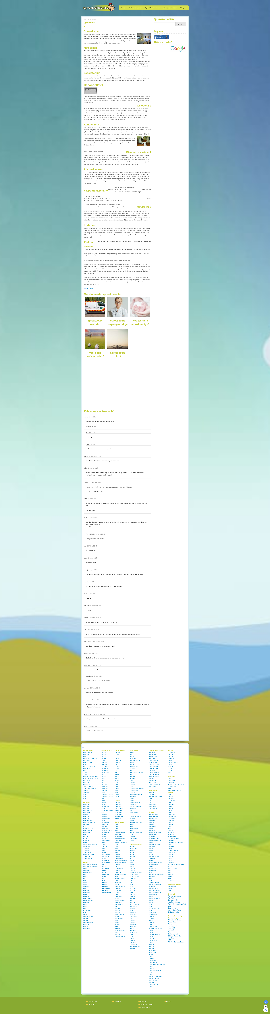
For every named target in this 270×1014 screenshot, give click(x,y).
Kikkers (103, 778)
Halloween (118, 804)
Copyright (143, 1001)
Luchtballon (152, 912)
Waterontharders (154, 978)
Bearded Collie (87, 872)
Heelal (85, 770)
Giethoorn (118, 850)
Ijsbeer (103, 760)
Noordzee (86, 782)
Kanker (132, 798)
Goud (150, 872)
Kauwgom (118, 774)
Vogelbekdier (105, 860)
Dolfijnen (86, 896)
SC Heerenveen (173, 850)
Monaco (132, 896)
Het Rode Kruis (172, 926)
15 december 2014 (95, 482)
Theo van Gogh (119, 914)
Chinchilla (86, 886)
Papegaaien (105, 822)
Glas (116, 852)
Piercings (151, 938)
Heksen (117, 854)
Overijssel (133, 914)
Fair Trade (171, 898)
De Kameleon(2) (154, 838)
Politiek (151, 942)
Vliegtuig (151, 968)
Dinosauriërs (87, 892)
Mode (116, 876)
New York (133, 902)
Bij (84, 878)
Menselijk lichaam (135, 806)
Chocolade (118, 760)
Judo (169, 828)
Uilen (103, 848)
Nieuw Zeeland (134, 904)
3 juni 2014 (91, 432)
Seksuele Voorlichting (136, 822)
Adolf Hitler (152, 752)
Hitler (169, 778)
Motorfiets (118, 882)
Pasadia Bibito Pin (154, 934)
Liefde (150, 910)
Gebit (131, 786)
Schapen (104, 834)
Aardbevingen (87, 752)
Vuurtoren (118, 928)
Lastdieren (104, 790)
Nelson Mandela (154, 776)
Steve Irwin (152, 782)
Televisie (117, 910)
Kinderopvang (87, 830)
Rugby (170, 848)
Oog (131, 810)
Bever (85, 876)
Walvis (103, 866)
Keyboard (171, 766)
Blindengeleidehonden (136, 772)
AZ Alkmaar (171, 800)
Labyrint (151, 902)
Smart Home (152, 952)
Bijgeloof (151, 824)
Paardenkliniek (105, 818)
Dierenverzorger (88, 820)
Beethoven (171, 752)
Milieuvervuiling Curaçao (90, 778)
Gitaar (170, 760)
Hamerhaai (86, 928)
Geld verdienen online (155, 862)
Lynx (102, 798)
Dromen (151, 848)
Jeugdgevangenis (154, 882)
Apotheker (86, 806)
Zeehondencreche (173, 912)
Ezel (84, 908)
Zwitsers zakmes (120, 936)
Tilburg (132, 936)
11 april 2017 (95, 444)
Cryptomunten (153, 834)
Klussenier (86, 832)
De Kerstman (119, 808)
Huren (150, 878)
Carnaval (117, 802)
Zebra (103, 880)
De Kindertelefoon (173, 900)
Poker (170, 844)
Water (117, 792)
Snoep (117, 784)
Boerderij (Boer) (88, 810)
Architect (86, 808)
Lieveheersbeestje (107, 794)
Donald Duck (153, 758)
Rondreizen (86, 784)
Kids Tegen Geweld (174, 902)
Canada (132, 860)
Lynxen (103, 800)
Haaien (85, 926)
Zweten (132, 840)
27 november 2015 (98, 641)
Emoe (85, 906)
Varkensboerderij (154, 962)
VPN (150, 972)
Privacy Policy (92, 1001)
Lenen (150, 904)
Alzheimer (133, 758)
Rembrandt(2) (153, 780)
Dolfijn (85, 894)
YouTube (117, 934)
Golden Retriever (88, 916)
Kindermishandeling (155, 892)
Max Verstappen (154, 774)
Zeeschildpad (105, 888)
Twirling (170, 874)
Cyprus (132, 866)
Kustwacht (171, 930)
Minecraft (151, 918)
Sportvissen (171, 862)
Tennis (170, 866)
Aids (131, 754)
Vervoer (151, 966)
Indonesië (133, 878)
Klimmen (170, 830)
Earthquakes (172, 886)
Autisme (132, 764)
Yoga (169, 878)
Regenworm (105, 832)
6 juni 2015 (90, 582)
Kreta (131, 886)
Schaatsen (171, 852)
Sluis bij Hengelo (120, 900)
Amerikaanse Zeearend (90, 866)
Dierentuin (86, 890)
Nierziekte (133, 808)
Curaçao (132, 864)
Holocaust (171, 782)
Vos (102, 864)
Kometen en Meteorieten (90, 776)
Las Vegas (133, 888)
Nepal (131, 900)
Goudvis (85, 918)
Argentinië (133, 852)
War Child (171, 938)
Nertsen (103, 804)
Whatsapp (152, 982)
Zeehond (104, 882)
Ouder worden (134, 812)
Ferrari (117, 844)
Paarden (104, 814)
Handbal (170, 824)
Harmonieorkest (173, 762)
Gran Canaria (134, 874)
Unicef (170, 906)
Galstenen (133, 784)
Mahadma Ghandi (120, 874)
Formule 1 (171, 822)
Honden (103, 758)
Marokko (132, 894)
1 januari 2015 (92, 499)
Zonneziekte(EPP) (135, 838)
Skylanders (152, 950)
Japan (131, 884)
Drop (116, 764)
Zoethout (117, 794)
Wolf (102, 878)
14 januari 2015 (100, 534)
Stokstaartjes (105, 840)
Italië (131, 880)
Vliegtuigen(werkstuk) (155, 970)
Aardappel (118, 752)
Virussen (132, 836)
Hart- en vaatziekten (136, 794)
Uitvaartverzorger (88, 854)
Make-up (151, 916)
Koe (102, 780)
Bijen (84, 880)
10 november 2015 (95, 617)
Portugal (132, 920)
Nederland (133, 898)
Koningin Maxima (154, 766)
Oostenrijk (133, 912)
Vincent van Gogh (154, 784)
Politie (85, 842)
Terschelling (133, 932)
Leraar (85, 838)
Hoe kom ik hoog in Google (157, 874)
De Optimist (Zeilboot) (155, 928)
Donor (131, 774)
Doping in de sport (154, 844)
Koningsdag (118, 810)
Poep (116, 894)
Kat (102, 774)
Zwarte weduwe (106, 892)
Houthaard (152, 876)
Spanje (132, 928)
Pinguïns (104, 826)
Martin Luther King (154, 772)
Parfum (151, 930)
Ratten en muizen (106, 830)
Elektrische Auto (154, 856)
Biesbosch (86, 760)
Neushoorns (105, 806)
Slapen (132, 826)
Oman (131, 910)
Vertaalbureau (87, 858)
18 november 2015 (93, 629)
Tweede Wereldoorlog (174, 790)
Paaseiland (133, 916)
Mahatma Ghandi (154, 768)
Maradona (152, 770)
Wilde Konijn (105, 874)
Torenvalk (104, 846)
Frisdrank (118, 768)
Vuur (116, 926)
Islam (150, 880)
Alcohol (117, 754)
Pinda (116, 782)
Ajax (169, 794)
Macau (132, 892)
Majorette (171, 832)
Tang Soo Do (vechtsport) (176, 864)
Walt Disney (152, 786)
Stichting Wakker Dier (174, 936)
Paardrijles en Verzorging (175, 842)
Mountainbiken (172, 836)
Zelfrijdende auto (154, 984)
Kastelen (117, 864)
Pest (131, 814)
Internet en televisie (121, 860)
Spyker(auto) (119, 902)
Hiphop (170, 764)
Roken (132, 820)
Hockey (170, 826)
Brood (117, 758)
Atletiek (170, 796)
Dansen (170, 756)
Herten (103, 756)
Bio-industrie (152, 826)
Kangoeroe (104, 770)
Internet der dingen (120, 862)
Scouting (170, 854)
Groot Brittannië (134, 876)
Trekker (117, 922)
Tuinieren (151, 958)
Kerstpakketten (153, 888)
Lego (150, 906)
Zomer (151, 986)
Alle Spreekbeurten (170, 8)
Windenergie (152, 804)
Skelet (132, 824)
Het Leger (86, 836)
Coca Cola (118, 762)
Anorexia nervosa (135, 760)
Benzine (151, 822)
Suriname (133, 930)
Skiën (169, 860)
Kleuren (151, 900)
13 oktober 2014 (93, 468)
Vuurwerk (118, 818)
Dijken (151, 842)
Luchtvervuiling (153, 914)
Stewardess (86, 846)
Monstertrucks (153, 926)
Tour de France (172, 868)
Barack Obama (153, 756)
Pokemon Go (153, 940)
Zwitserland (133, 944)
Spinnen (103, 838)
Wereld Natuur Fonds (174, 910)
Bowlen (170, 806)
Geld (116, 848)
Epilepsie (132, 782)
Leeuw (103, 792)
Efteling (151, 854)
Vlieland (132, 940)
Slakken (103, 836)
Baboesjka (152, 820)
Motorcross (171, 834)
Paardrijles (171, 840)
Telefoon (117, 908)
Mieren (103, 802)
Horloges (117, 856)
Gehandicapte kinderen (137, 788)
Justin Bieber (153, 762)
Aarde (85, 756)
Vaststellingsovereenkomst (157, 964)
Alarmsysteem (153, 814)
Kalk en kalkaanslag (155, 884)
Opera (170, 768)
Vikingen (117, 924)
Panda (103, 820)
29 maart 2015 (92, 558)
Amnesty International (174, 896)
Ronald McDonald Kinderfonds (177, 904)
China (131, 862)
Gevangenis (152, 868)
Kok (84, 834)
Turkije (132, 938)
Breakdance (171, 754)
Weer (84, 794)
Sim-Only (151, 948)
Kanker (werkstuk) (135, 802)
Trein (116, 920)
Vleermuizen (105, 856)
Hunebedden (119, 858)
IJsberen (104, 762)
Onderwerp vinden (135, 8)
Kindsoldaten (153, 894)
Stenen (151, 954)
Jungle (85, 772)
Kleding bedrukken (154, 898)
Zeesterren (104, 890)
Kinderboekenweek (154, 890)
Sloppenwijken (172, 908)
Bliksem (151, 792)
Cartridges (152, 830)
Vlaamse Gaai (105, 854)
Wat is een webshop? (155, 976)
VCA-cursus (152, 960)
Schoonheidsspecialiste (90, 844)
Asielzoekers (172, 922)
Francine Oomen (154, 760)
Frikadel (117, 766)
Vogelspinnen (105, 862)
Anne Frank (152, 754)
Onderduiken (172, 786)
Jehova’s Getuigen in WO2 (176, 784)
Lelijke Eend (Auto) (154, 908)
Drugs (150, 852)
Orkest (170, 770)
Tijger (103, 842)
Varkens (103, 876)
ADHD (132, 752)
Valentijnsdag (119, 816)
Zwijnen (103, 852)
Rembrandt (152, 778)
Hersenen (133, 796)
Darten (170, 810)
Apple (116, 824)
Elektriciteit (152, 794)
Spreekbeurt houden (152, 8)
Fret (84, 912)
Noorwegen (133, 906)
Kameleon (104, 768)
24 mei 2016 (98, 676)
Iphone (151, 866)
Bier (116, 756)
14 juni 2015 (91, 594)
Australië (132, 856)
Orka (102, 812)
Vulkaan (85, 790)
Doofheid (132, 776)
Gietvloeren (152, 870)
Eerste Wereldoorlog (121, 842)
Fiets (116, 846)
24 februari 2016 (95, 688)
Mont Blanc (86, 780)
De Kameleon (153, 836)
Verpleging (86, 856)
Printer (151, 932)
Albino (132, 756)
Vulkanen (86, 792)
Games (151, 860)
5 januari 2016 (93, 653)
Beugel (132, 770)
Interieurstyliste (88, 828)
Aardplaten (86, 754)
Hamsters (104, 754)
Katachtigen (105, 772)
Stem (131, 830)
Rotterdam (133, 924)
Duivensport (171, 814)
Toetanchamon (119, 918)
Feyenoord (171, 820)
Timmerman (87, 852)
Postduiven (104, 828)
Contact (168, 1001)
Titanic (117, 916)
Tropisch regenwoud (89, 788)
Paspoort (117, 888)
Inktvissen (104, 764)
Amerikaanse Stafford (90, 864)
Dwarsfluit (171, 758)
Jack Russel (105, 766)
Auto (116, 826)
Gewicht (132, 792)
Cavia (85, 882)
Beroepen (93, 19)
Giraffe (85, 914)
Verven (151, 974)
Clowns (85, 814)
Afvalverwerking (153, 816)
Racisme (151, 944)
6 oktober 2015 (96, 605)
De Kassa (152, 886)
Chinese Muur (87, 762)
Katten (103, 776)
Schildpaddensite (173, 934)
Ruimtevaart (118, 896)
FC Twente (171, 818)
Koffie (117, 776)
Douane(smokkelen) (89, 822)
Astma (132, 762)
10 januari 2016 (96, 665)
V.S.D (131, 834)
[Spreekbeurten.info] (95, 7)
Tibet (131, 934)
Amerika (132, 846)
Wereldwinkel (153, 980)
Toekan (103, 844)
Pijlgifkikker (105, 824)
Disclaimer (91, 1004)
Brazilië (132, 858)
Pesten (151, 936)
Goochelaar (86, 824)
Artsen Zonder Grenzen (175, 920)
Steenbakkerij (119, 904)
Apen (84, 868)
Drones (151, 850)
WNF (169, 940)
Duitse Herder (87, 898)
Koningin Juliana (154, 764)
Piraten (117, 892)
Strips (117, 906)
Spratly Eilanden (88, 786)
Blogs (182, 8)
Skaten (170, 858)
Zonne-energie (153, 808)
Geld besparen (153, 864)
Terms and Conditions (147, 1004)
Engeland (132, 868)
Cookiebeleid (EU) (145, 1007)
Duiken (170, 812)
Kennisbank (117, 1001)
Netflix (151, 920)
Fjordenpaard (87, 910)
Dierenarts (86, 816)
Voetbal (170, 876)
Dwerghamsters (88, 900)
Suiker (117, 788)
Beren (85, 874)
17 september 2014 (95, 456)
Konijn (103, 782)
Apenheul (86, 870)
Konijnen (104, 784)
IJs (116, 770)
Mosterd (117, 780)
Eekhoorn (86, 902)
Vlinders (103, 858)
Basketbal (171, 804)
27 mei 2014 (92, 417)
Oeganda (132, 908)
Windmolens (152, 806)
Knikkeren (118, 872)
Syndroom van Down (136, 832)
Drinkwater (152, 846)
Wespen (103, 872)
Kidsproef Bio (172, 928)
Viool (169, 772)
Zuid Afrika (133, 942)
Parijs (131, 918)
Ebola (131, 780)
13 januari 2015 (92, 517)
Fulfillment (152, 858)
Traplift (151, 956)
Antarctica (133, 850)
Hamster (104, 752)
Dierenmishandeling (155, 840)
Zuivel (117, 796)
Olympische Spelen (174, 838)
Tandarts (86, 848)
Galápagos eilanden (136, 872)
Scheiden (151, 946)
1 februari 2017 (93, 726)
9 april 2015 (93, 570)
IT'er (84, 826)
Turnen (170, 870)
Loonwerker (86, 840)
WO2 (169, 788)
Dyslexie (132, 778)
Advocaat (86, 804)
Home (123, 8)
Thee (116, 790)
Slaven (117, 898)
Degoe (85, 888)
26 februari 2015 (92, 546)
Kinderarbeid (119, 868)
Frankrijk (132, 870)
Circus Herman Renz (155, 832)
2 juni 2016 (101, 714)
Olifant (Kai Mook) (107, 810)
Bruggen (151, 828)
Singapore (133, 926)
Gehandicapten (134, 790)
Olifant (103, 808)
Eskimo (85, 764)
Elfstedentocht (172, 816)
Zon (84, 798)
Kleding (117, 870)
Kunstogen (133, 804)
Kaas (116, 772)
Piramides (118, 890)
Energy (170, 888)
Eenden (85, 904)
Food (169, 890)
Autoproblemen (153, 818)
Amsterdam (133, 848)
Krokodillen (104, 786)
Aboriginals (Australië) (90, 758)
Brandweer (86, 812)
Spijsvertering (134, 828)
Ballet (169, 802)
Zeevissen (171, 880)
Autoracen (171, 798)
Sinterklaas (118, 812)
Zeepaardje (104, 886)
